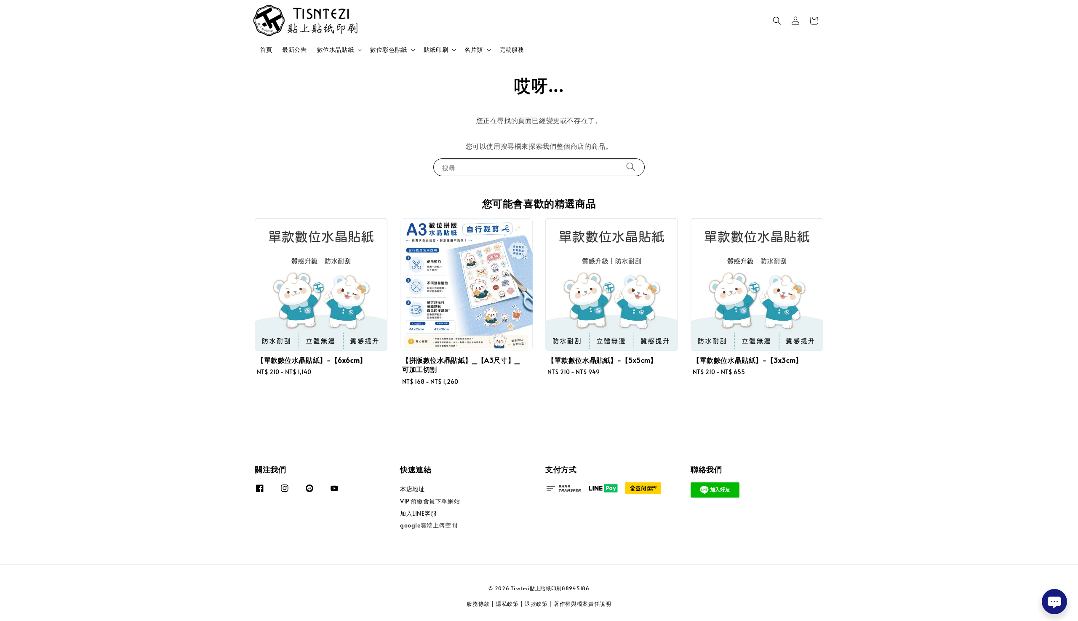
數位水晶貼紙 (335, 50)
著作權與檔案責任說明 (582, 604)
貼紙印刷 (436, 50)
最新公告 (294, 50)
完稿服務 (511, 50)
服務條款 (478, 604)
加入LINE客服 (418, 513)
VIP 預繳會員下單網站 (430, 501)
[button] (777, 20)
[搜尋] (630, 167)
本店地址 (412, 489)
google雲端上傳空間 (428, 525)
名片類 (473, 50)
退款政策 (536, 604)
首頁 (266, 50)
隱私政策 (507, 604)
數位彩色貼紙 (388, 50)
